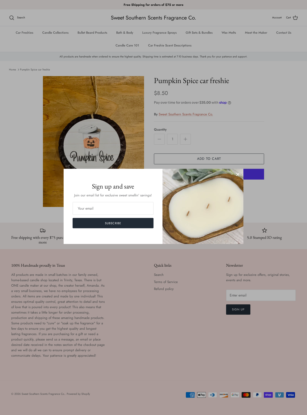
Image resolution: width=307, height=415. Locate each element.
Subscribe (113, 223)
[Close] (238, 174)
